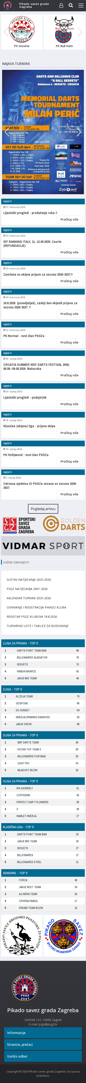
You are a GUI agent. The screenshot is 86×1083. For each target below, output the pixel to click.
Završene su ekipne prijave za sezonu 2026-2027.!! (38, 274)
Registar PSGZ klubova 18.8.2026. (32, 617)
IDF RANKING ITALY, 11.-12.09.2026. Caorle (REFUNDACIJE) (32, 244)
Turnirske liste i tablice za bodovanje (37, 626)
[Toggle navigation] (81, 5)
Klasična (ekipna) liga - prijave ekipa (29, 426)
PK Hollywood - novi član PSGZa (26, 455)
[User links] (61, 5)
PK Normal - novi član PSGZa (23, 336)
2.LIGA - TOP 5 (12, 689)
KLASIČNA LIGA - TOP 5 (18, 827)
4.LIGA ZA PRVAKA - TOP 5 (20, 781)
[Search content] (71, 5)
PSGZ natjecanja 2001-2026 (27, 589)
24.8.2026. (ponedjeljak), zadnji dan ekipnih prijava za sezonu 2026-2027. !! (40, 305)
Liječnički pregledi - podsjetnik (25, 397)
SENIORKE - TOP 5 (15, 873)
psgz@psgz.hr (48, 1024)
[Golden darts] (64, 523)
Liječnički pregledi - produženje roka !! (30, 213)
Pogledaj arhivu (43, 508)
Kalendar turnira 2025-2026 (29, 598)
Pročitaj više (69, 219)
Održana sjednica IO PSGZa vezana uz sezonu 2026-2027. (40, 486)
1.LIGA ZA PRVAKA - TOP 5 (20, 643)
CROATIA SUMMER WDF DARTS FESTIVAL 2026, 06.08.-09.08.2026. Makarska (36, 367)
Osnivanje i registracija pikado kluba (36, 607)
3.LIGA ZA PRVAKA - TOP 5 (20, 735)
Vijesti (7, 201)
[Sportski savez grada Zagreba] (22, 524)
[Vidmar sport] (43, 545)
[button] (80, 32)
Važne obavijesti (16, 562)
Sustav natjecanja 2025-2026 (29, 580)
